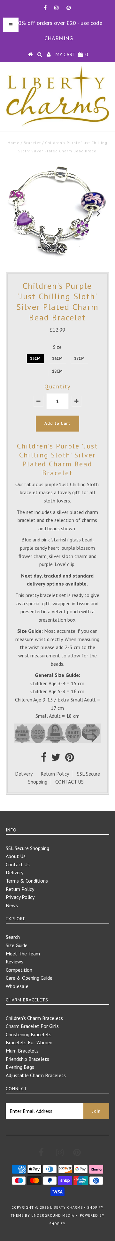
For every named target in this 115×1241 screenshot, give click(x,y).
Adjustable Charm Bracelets (36, 1075)
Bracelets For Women (29, 1042)
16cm (57, 358)
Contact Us (18, 864)
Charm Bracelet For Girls (32, 1026)
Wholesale (17, 986)
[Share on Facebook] (44, 759)
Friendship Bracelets (27, 1059)
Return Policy (55, 773)
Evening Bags (20, 1067)
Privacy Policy (20, 897)
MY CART (71, 54)
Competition (19, 970)
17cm (79, 358)
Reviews (14, 961)
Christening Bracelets (28, 1034)
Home (13, 142)
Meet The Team (23, 953)
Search (13, 937)
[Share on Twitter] (56, 759)
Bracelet (32, 142)
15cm (35, 358)
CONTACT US (69, 781)
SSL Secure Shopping (27, 848)
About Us (16, 856)
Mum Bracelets (22, 1050)
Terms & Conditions (27, 880)
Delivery (24, 773)
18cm (57, 371)
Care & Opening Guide (29, 978)
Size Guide (16, 945)
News (12, 905)
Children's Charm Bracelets (34, 1018)
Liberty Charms (66, 1207)
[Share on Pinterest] (69, 759)
